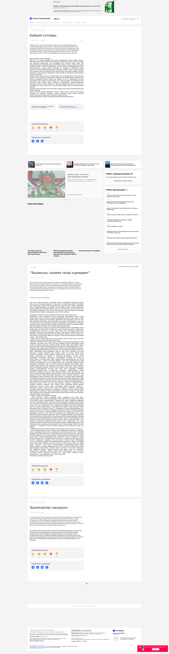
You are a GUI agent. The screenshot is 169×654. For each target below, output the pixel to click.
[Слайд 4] (67, 199)
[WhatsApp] (47, 483)
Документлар (82, 606)
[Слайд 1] (60, 199)
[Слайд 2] (62, 199)
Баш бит (32, 22)
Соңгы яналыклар (55, 22)
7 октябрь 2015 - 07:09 (34, 512)
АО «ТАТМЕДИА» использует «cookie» (38, 646)
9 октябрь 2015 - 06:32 (34, 40)
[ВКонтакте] (33, 141)
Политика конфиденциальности (37, 648)
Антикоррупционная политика (37, 645)
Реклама (84, 22)
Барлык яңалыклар (123, 249)
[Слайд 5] (70, 199)
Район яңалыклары (42, 22)
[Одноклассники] (37, 141)
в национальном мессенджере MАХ (69, 107)
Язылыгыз (155, 649)
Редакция (77, 22)
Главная (74, 606)
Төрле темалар (92, 606)
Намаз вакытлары (67, 22)
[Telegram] (42, 141)
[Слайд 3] (65, 199)
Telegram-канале (37, 107)
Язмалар (33, 267)
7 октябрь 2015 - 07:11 (34, 277)
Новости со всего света (38, 30)
